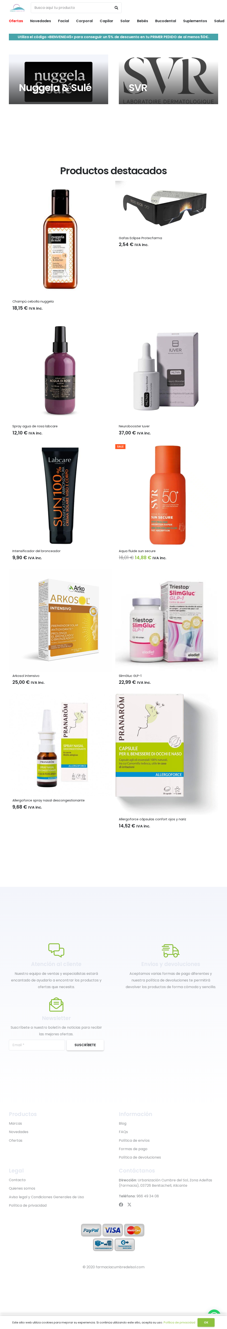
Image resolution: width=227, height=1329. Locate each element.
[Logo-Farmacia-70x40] (17, 8)
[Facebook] (121, 1204)
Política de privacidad (28, 1205)
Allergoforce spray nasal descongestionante (48, 800)
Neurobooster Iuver (134, 426)
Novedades (18, 1131)
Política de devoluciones (140, 1157)
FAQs (123, 1131)
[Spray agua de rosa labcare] (60, 322)
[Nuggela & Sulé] (58, 79)
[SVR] (168, 79)
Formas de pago (133, 1148)
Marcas (15, 1123)
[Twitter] (129, 1204)
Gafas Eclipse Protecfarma (140, 238)
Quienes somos (22, 1188)
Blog (122, 1123)
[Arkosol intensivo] (60, 572)
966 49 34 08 (148, 1196)
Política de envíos (134, 1140)
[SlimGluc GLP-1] (166, 572)
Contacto (17, 1179)
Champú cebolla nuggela (33, 301)
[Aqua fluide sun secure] (166, 447)
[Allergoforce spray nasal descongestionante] (60, 696)
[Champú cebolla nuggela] (60, 184)
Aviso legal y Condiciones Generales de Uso (46, 1197)
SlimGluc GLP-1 (130, 676)
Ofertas (15, 1140)
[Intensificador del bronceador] (60, 447)
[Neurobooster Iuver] (166, 322)
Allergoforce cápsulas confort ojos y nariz (152, 819)
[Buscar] (116, 7)
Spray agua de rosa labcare (35, 426)
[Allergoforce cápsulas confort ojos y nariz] (166, 696)
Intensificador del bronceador (36, 551)
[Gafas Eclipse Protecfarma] (166, 184)
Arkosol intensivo (25, 676)
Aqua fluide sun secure (137, 551)
